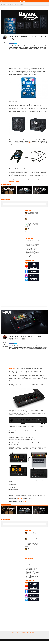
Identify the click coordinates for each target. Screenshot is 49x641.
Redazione (26, 191)
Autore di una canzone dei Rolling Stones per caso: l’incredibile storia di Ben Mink (8, 189)
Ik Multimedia (12, 368)
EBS (13, 69)
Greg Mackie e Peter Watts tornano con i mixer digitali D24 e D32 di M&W (24, 189)
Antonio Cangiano (5, 339)
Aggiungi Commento (4, 43)
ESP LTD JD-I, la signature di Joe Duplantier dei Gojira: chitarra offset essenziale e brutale (40, 189)
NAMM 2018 (23, 69)
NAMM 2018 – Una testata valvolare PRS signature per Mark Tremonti (24, 632)
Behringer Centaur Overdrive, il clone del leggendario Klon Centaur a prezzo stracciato (32, 252)
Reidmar (30, 142)
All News (5, 4)
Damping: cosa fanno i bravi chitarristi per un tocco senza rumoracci (32, 245)
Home (2, 4)
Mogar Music (24, 501)
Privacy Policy (19, 639)
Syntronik (20, 498)
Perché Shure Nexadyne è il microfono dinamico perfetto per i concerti (32, 241)
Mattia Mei (4, 39)
